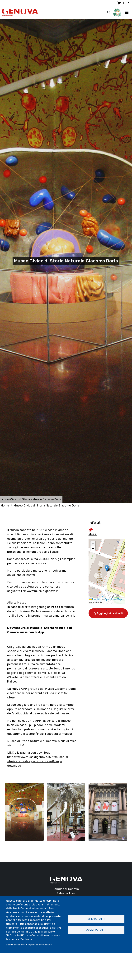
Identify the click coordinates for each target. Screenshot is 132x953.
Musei (93, 534)
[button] (107, 568)
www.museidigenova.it (43, 591)
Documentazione (15, 944)
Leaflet (96, 599)
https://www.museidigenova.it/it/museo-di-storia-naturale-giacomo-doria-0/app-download (38, 761)
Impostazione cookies (40, 944)
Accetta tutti (95, 929)
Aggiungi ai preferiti (109, 613)
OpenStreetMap (113, 599)
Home (5, 505)
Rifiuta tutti (95, 919)
